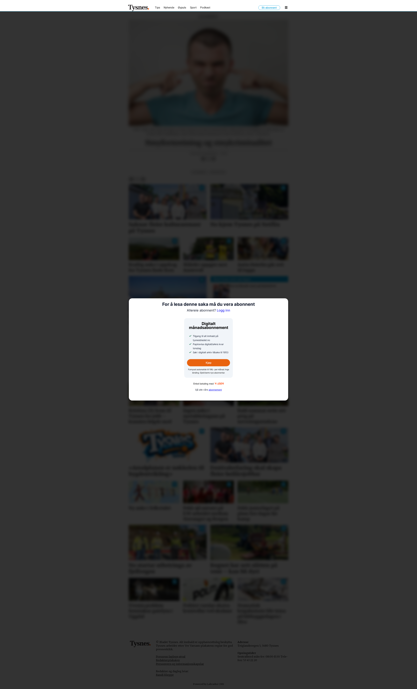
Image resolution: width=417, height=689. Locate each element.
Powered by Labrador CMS (208, 684)
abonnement (215, 389)
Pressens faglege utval (170, 656)
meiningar (217, 172)
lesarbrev (199, 172)
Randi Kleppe (165, 674)
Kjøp (208, 362)
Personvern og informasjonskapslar (180, 664)
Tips (157, 7)
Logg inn (208, 310)
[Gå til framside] (139, 7)
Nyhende (169, 7)
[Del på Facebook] (203, 158)
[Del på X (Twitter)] (208, 158)
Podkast (205, 7)
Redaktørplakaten (168, 660)
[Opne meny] (286, 8)
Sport (193, 7)
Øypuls (182, 7)
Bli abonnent (269, 7)
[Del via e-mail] (213, 158)
